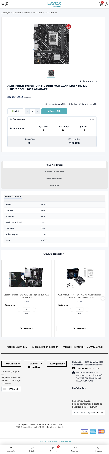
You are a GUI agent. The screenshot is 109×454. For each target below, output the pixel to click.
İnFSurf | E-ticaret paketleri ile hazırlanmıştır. (54, 441)
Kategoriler (56, 363)
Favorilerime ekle (89, 104)
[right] (103, 298)
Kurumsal (11, 363)
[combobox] (5, 389)
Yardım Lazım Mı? (16, 346)
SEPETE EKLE (28, 328)
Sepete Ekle (55, 111)
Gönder (16, 389)
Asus (92, 119)
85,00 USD (19, 96)
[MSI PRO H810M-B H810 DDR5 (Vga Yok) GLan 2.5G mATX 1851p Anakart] (27, 276)
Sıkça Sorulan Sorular (45, 346)
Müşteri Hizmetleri (83, 346)
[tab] (54, 164)
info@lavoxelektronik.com (87, 368)
